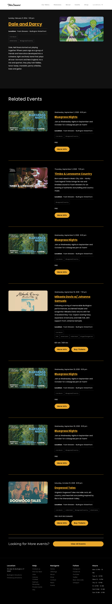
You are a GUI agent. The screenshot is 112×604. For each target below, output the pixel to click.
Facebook (76, 572)
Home (52, 569)
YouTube (76, 574)
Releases (57, 5)
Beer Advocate (78, 580)
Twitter (75, 577)
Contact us (36, 569)
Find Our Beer (37, 572)
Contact (53, 580)
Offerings (53, 572)
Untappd (76, 583)
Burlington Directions (14, 575)
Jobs (34, 574)
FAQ (33, 590)
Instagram (76, 569)
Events (77, 5)
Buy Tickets (79, 349)
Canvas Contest (35, 578)
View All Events (78, 544)
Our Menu (45, 5)
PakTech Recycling (35, 583)
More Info (62, 149)
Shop (86, 5)
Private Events (37, 587)
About (68, 5)
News (52, 583)
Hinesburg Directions (14, 578)
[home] (14, 4)
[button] (98, 5)
